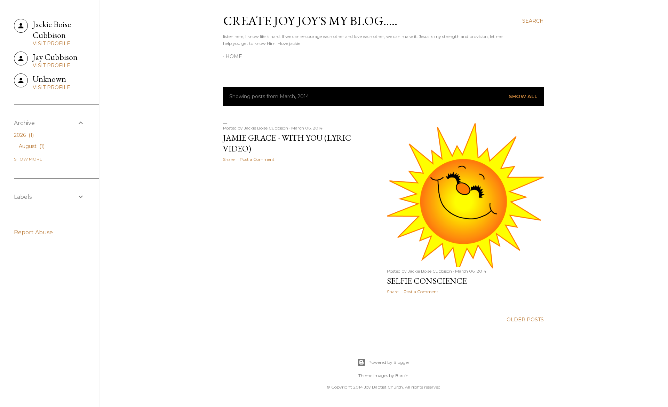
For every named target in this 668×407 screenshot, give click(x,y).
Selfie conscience (427, 280)
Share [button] (228, 159)
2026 (23, 135)
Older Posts (525, 319)
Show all (523, 96)
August (31, 146)
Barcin (401, 375)
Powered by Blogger (388, 362)
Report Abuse (33, 232)
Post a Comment (257, 159)
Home (233, 56)
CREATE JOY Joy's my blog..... (310, 21)
